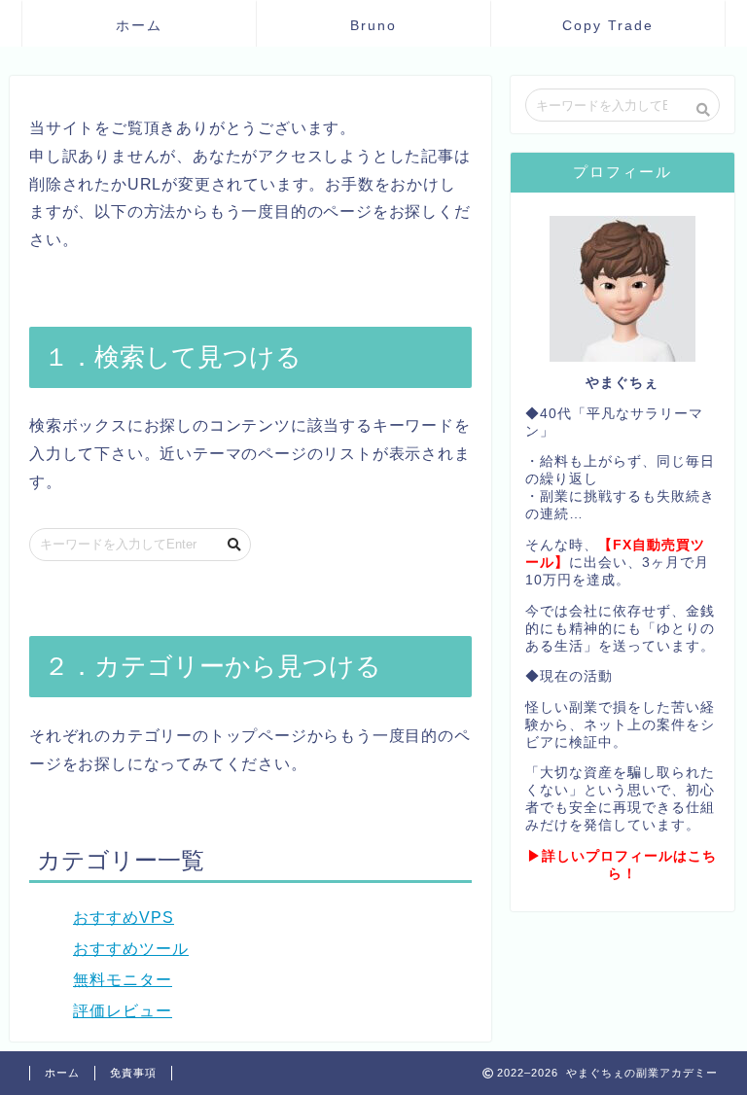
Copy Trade (608, 25)
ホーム (139, 25)
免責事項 (133, 1072)
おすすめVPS (123, 917)
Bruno (373, 25)
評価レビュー (122, 1011)
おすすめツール (131, 948)
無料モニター (122, 979)
